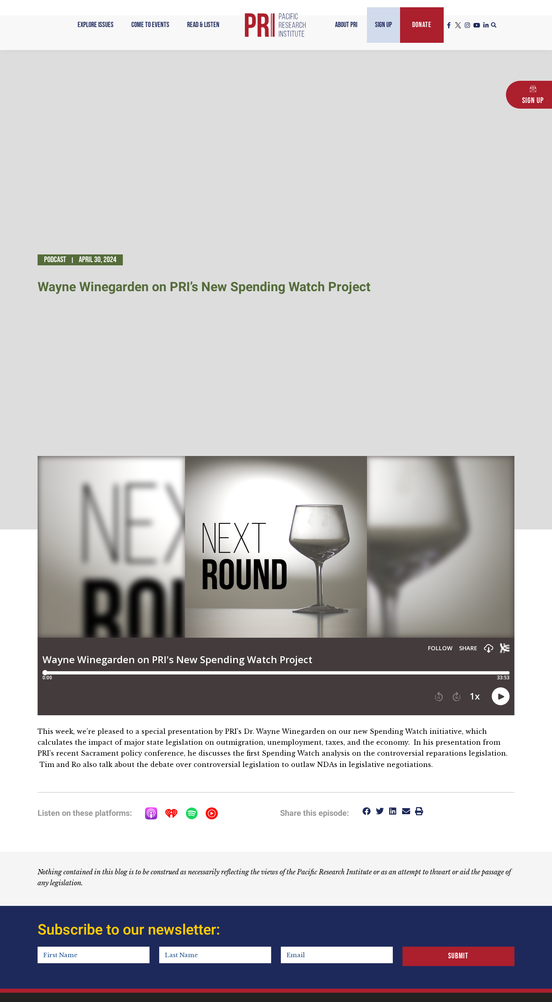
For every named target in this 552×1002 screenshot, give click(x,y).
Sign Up (383, 25)
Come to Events (150, 25)
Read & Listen (203, 25)
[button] (494, 25)
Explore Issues (96, 25)
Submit (458, 956)
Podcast (55, 260)
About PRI (346, 25)
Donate (422, 25)
